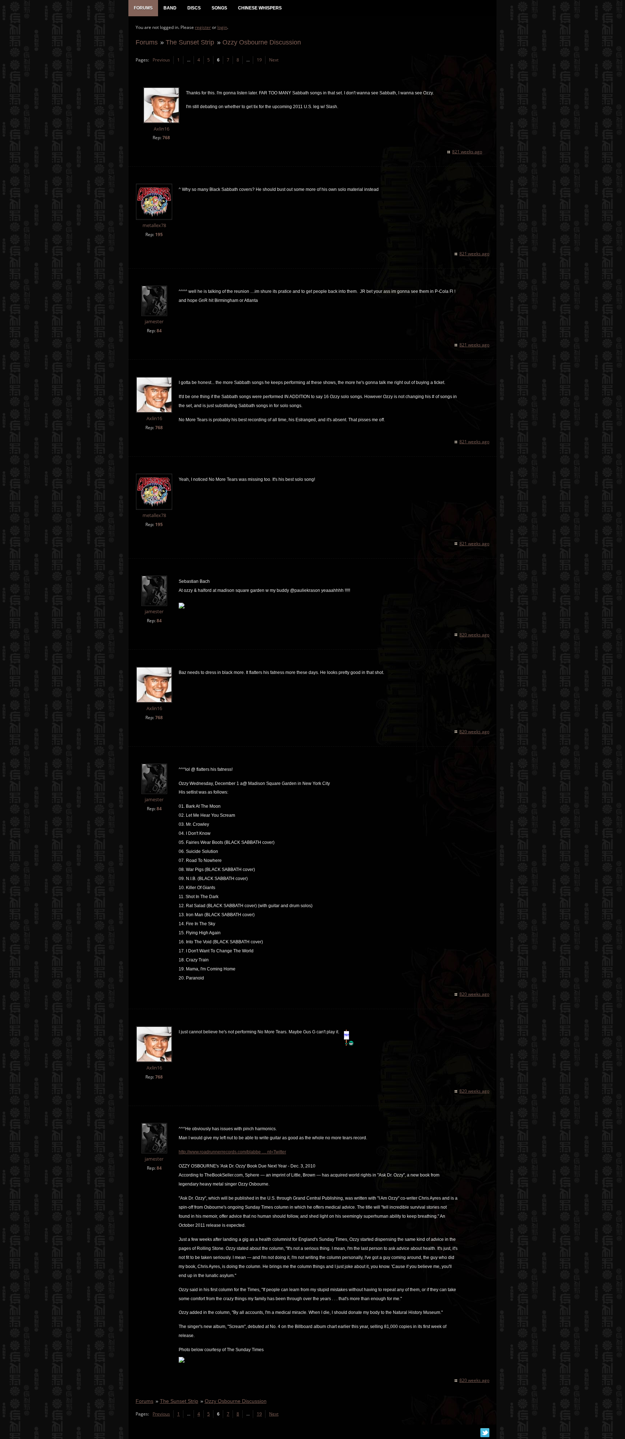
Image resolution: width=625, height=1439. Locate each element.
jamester (154, 322)
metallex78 (154, 225)
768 (166, 137)
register (203, 27)
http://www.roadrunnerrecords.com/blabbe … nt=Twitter (232, 1151)
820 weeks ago (474, 635)
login (222, 27)
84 (159, 330)
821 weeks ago (467, 152)
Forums (147, 42)
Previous (161, 60)
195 (159, 234)
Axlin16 (161, 129)
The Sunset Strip (190, 42)
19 (259, 60)
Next (274, 60)
